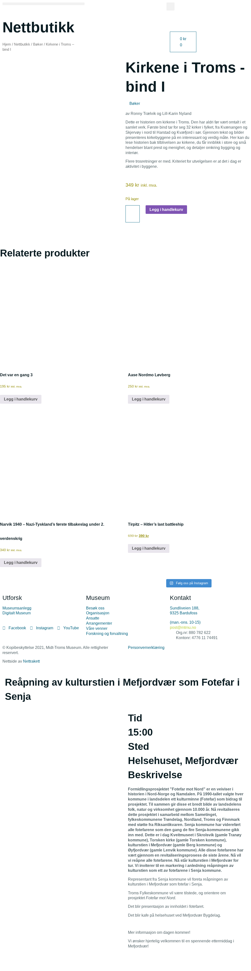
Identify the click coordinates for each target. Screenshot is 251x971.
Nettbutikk (22, 44)
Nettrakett (31, 661)
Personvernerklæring (146, 647)
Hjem (6, 44)
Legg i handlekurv (166, 209)
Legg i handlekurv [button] (21, 399)
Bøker (38, 44)
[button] (43, 3)
